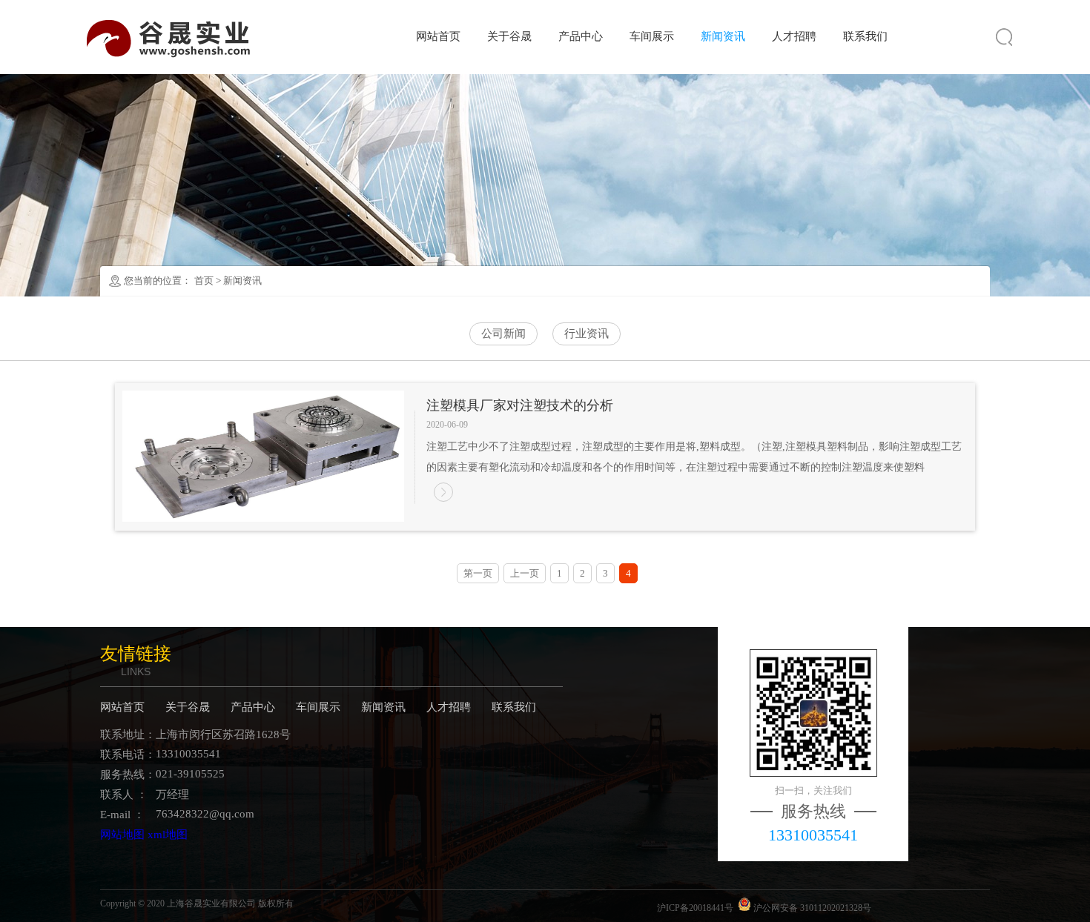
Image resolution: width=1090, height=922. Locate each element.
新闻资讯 (723, 36)
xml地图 (168, 834)
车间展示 (652, 36)
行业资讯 (586, 333)
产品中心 (580, 36)
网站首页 (438, 36)
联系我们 (865, 36)
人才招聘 (794, 36)
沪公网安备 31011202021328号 (811, 908)
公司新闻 (503, 333)
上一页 (524, 573)
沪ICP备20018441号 (695, 908)
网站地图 (122, 834)
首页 (204, 280)
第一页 (477, 573)
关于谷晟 (509, 36)
